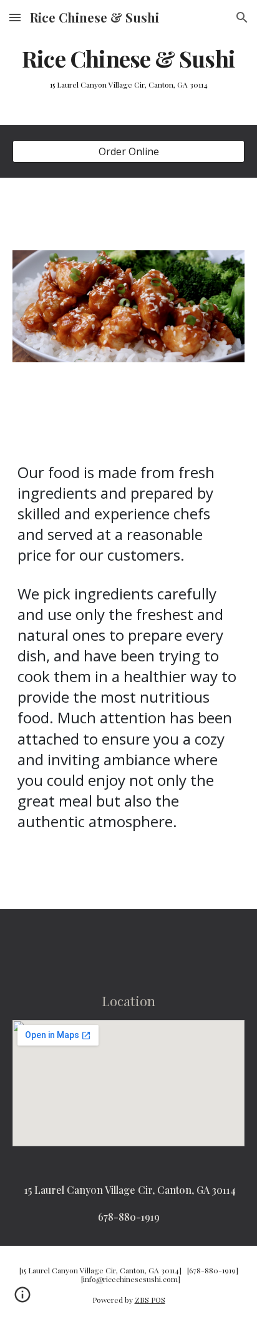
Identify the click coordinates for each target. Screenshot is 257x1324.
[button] (15, 17)
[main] (128, 58)
